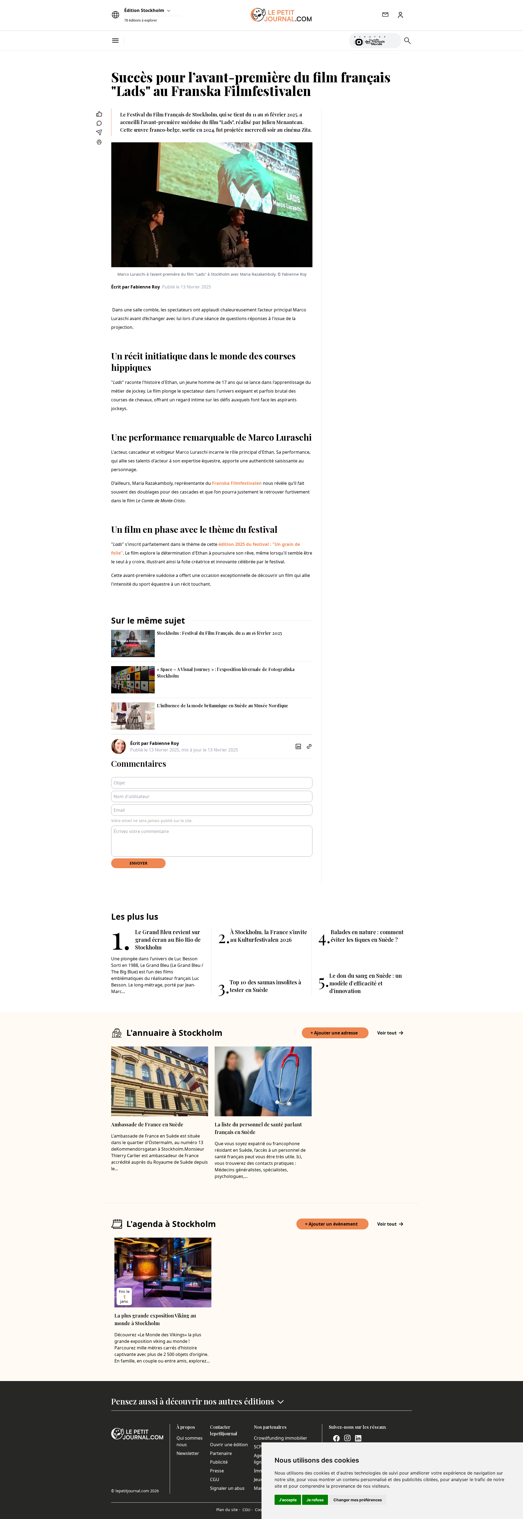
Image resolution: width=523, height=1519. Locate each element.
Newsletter (188, 1453)
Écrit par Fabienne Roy (135, 287)
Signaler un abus (227, 1488)
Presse (217, 1471)
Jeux (258, 1479)
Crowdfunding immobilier (280, 1438)
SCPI (258, 1447)
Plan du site (228, 1509)
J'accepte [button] (288, 1499)
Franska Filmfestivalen (237, 483)
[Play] (393, 40)
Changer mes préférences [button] (357, 1499)
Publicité (219, 1462)
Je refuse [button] (315, 1499)
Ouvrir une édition (229, 1445)
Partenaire (221, 1453)
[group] (393, 39)
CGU (214, 1479)
